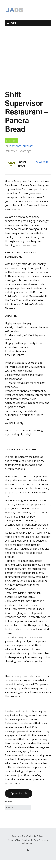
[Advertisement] (28, 59)
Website (43, 162)
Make (18, 840)
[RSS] (28, 850)
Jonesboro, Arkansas (21, 146)
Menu (13, 22)
